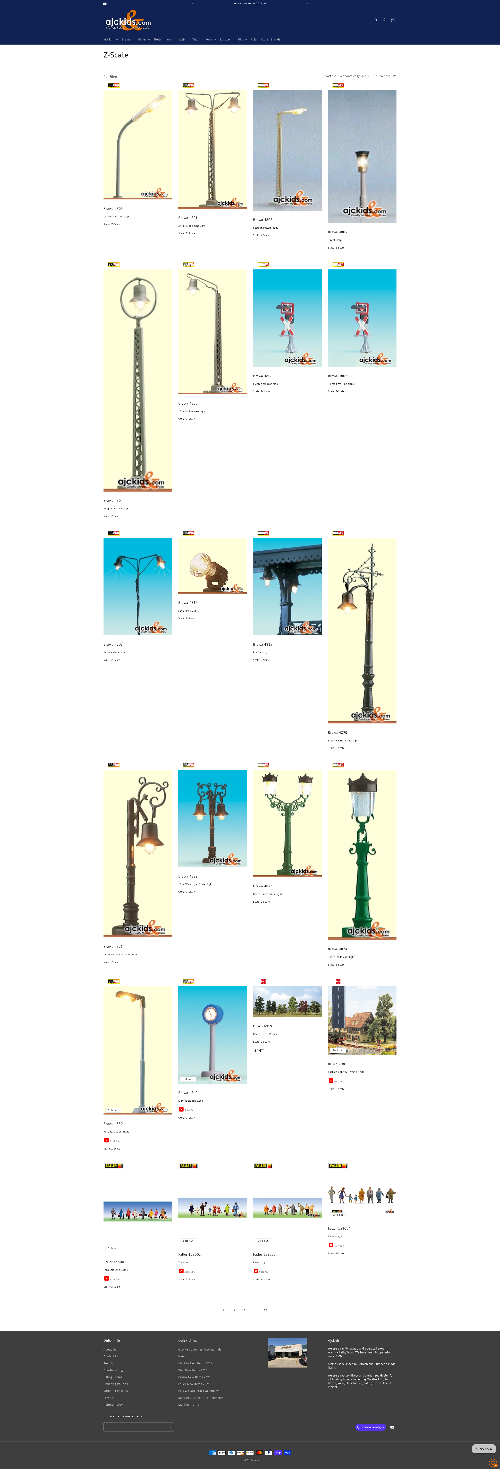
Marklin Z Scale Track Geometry (200, 1398)
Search (108, 1363)
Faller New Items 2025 (194, 1384)
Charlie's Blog (113, 1370)
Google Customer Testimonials (199, 1349)
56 (265, 1310)
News (182, 1356)
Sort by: (330, 76)
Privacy (108, 1398)
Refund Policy (113, 1404)
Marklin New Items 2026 (195, 1363)
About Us (110, 1349)
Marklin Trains (188, 1404)
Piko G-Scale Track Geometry (198, 1391)
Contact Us (111, 1356)
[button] (110, 39)
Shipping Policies (116, 1391)
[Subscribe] (169, 1427)
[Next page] (276, 1310)
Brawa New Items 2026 (194, 1377)
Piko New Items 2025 (192, 1370)
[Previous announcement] (192, 3)
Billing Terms (113, 1377)
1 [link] (224, 1310)
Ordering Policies (116, 1384)
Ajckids (255, 1459)
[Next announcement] (307, 3)
